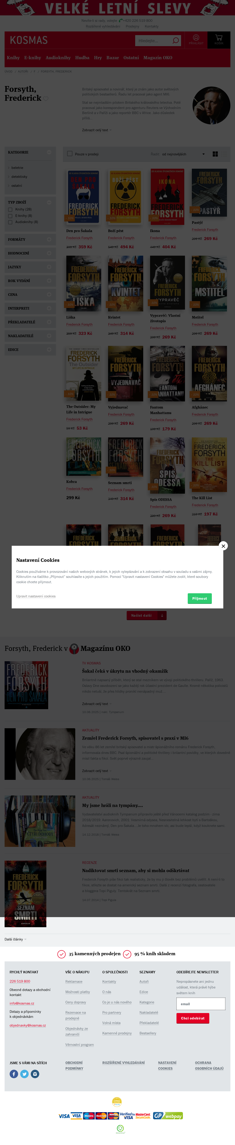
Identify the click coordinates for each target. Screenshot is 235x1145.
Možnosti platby (77, 991)
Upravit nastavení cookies (36, 596)
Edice (144, 991)
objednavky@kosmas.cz (28, 1025)
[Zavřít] (223, 545)
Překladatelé (149, 1022)
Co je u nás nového (116, 1002)
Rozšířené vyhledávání (123, 1062)
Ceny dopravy (75, 1002)
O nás (106, 991)
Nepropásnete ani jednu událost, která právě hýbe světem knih (195, 987)
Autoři (144, 981)
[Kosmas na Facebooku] (14, 1075)
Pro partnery (111, 1012)
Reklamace (73, 981)
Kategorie (147, 1002)
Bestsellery (148, 1033)
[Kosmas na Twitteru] (24, 1075)
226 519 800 (20, 981)
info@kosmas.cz (22, 1003)
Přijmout (199, 598)
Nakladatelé (149, 1012)
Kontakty (109, 981)
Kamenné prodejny (117, 1033)
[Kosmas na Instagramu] (35, 1075)
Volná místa (111, 1022)
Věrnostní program (79, 1044)
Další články (14, 939)
